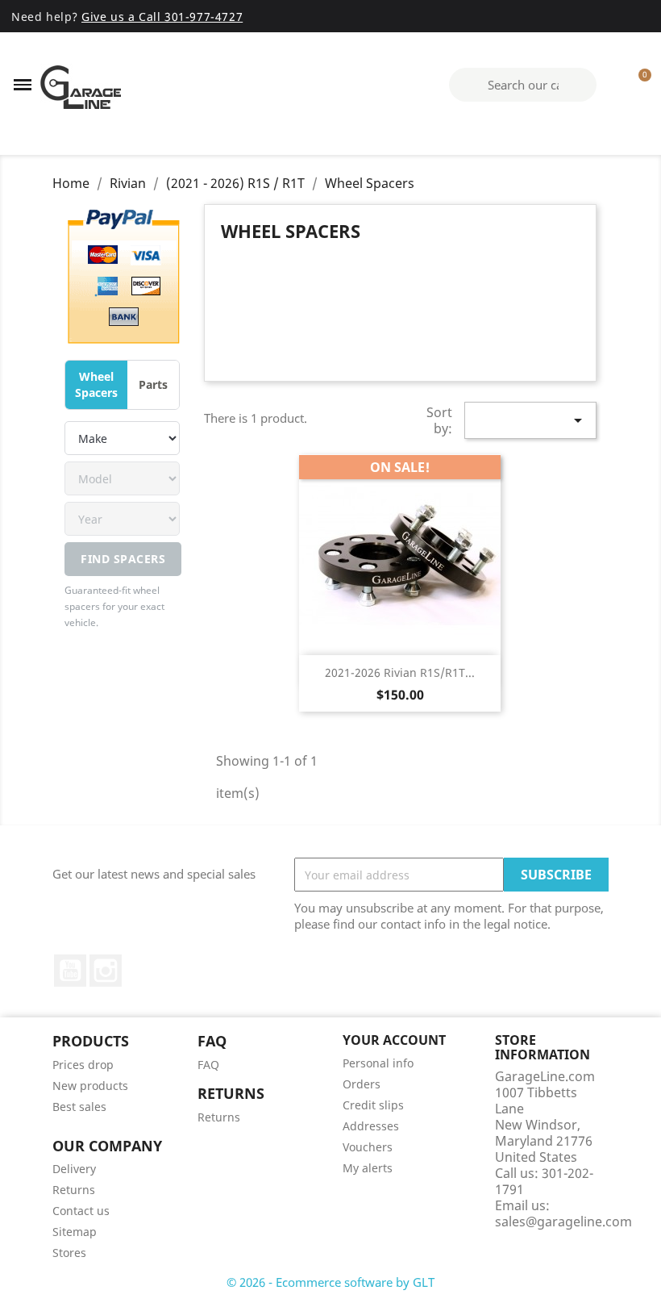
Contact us (81, 1210)
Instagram (105, 970)
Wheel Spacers (96, 384)
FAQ (208, 1064)
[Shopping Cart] (637, 84)
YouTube (70, 970)
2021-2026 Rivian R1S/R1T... (400, 672)
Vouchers (368, 1147)
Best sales (79, 1106)
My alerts (368, 1168)
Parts (153, 384)
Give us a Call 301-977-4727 (162, 16)
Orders (361, 1084)
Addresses (371, 1126)
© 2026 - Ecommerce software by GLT (330, 1282)
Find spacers (123, 558)
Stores (69, 1252)
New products (90, 1085)
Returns (218, 1117)
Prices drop (83, 1064)
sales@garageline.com (563, 1221)
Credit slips (373, 1105)
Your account (394, 1040)
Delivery (74, 1168)
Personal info (378, 1063)
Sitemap (74, 1231)
